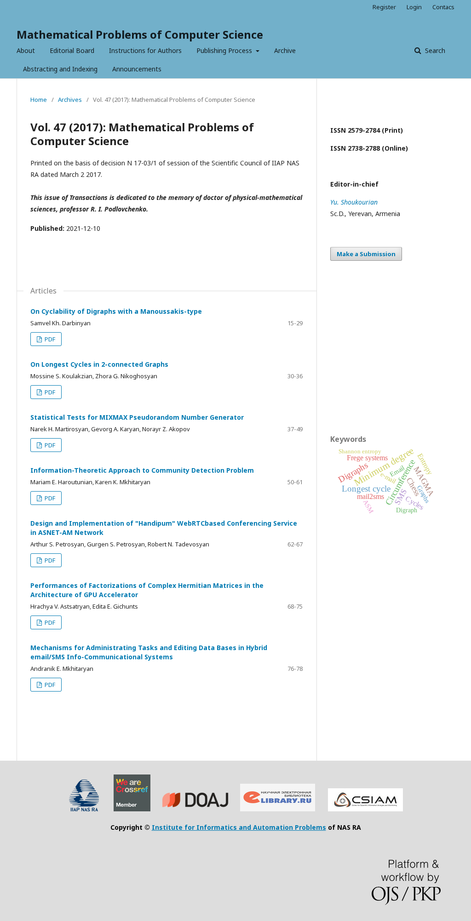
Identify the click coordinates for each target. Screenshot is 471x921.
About (26, 50)
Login (414, 7)
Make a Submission (366, 254)
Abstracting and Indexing (60, 69)
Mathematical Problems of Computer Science (140, 34)
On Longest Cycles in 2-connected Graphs (99, 364)
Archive (285, 50)
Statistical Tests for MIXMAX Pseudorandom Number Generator (137, 417)
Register (384, 7)
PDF (49, 339)
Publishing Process (225, 50)
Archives (70, 99)
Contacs (443, 7)
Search (434, 50)
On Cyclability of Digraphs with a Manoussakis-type (116, 311)
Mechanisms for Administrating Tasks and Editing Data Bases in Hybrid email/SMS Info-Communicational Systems (148, 652)
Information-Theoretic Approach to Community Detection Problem (142, 470)
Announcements (136, 69)
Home (38, 99)
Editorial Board (72, 50)
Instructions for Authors (145, 50)
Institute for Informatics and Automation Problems (239, 827)
